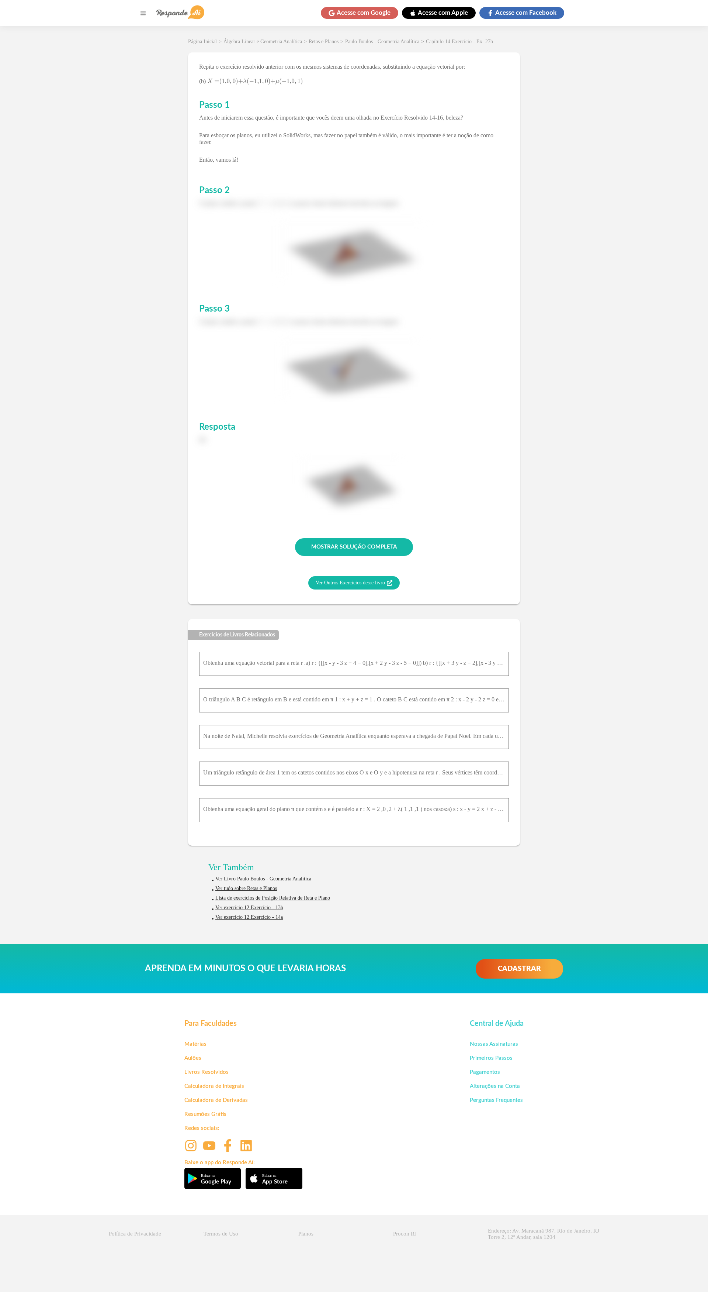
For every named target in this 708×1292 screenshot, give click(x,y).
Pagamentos (485, 1072)
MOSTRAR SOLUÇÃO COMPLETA (354, 547)
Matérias (195, 1044)
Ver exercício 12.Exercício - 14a (249, 917)
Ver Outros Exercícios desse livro (350, 582)
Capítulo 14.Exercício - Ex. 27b (459, 41)
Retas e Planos (324, 41)
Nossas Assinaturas (494, 1044)
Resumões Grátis (205, 1114)
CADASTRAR (519, 968)
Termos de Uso (221, 1234)
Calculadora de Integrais (214, 1086)
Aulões (192, 1058)
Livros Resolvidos (206, 1072)
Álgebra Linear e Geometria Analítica (262, 41)
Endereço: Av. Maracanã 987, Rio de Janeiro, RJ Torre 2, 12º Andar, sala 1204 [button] (543, 1234)
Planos (305, 1234)
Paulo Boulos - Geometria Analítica (382, 41)
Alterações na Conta (495, 1086)
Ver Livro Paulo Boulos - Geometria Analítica (263, 879)
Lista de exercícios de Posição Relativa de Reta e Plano (272, 898)
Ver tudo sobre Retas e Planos (246, 888)
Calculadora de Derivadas (216, 1100)
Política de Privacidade (135, 1234)
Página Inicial (202, 41)
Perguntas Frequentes (496, 1100)
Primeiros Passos (491, 1058)
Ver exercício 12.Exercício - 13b (249, 907)
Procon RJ (405, 1234)
